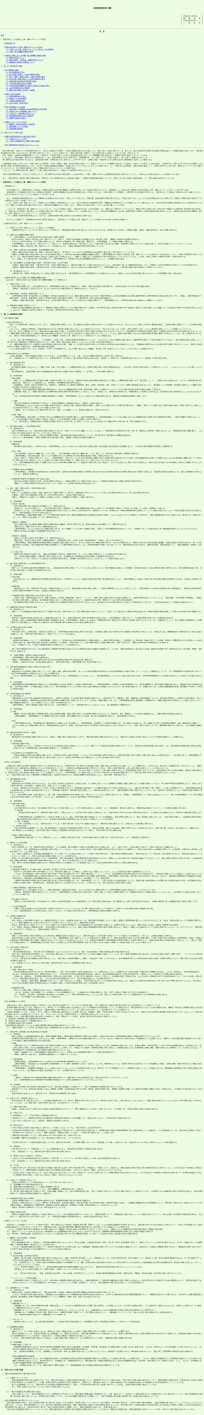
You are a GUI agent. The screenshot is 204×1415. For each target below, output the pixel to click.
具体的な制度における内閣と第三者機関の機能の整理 (25, 55)
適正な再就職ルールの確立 (15, 107)
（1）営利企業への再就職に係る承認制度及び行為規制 (26, 109)
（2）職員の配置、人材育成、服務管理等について (24, 60)
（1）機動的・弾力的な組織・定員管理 (20, 124)
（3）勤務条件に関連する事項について (20, 62)
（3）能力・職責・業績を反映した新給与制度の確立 (25, 77)
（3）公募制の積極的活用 (15, 101)
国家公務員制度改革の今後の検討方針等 (20, 136)
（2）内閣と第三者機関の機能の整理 (19, 52)
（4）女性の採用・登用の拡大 (16, 103)
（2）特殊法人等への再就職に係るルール (21, 111)
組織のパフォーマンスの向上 (16, 122)
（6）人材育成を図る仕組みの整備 (18, 83)
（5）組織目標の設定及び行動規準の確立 (21, 81)
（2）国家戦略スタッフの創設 (16, 126)
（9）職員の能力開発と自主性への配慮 (20, 90)
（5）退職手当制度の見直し (15, 118)
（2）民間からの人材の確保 (15, 98)
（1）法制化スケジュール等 (15, 139)
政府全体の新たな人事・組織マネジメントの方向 (23, 47)
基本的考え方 (10, 43)
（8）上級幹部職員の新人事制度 (17, 88)
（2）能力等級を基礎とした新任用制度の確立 (22, 74)
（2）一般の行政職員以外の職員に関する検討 (22, 141)
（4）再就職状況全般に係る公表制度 (19, 116)
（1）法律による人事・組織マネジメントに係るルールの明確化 (29, 49)
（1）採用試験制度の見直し (15, 96)
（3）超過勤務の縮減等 (14, 129)
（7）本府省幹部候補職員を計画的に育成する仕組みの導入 (27, 86)
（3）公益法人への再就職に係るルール (20, 114)
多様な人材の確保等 (12, 94)
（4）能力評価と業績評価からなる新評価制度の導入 (25, 79)
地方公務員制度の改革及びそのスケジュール (22, 145)
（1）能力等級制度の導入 (15, 72)
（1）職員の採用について (15, 58)
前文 (2, 35)
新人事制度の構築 (12, 70)
